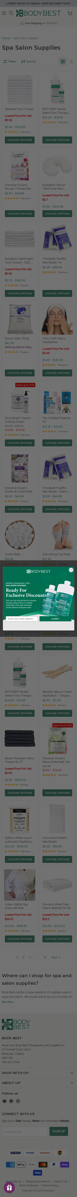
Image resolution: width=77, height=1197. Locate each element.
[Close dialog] (71, 570)
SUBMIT (55, 618)
